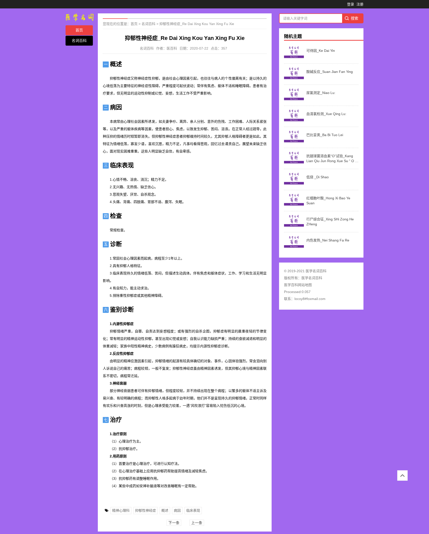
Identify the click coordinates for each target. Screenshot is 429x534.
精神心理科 (121, 510)
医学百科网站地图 (298, 285)
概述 (164, 510)
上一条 (196, 523)
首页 (79, 30)
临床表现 (193, 510)
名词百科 (79, 40)
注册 (360, 4)
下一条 (173, 523)
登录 (350, 4)
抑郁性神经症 (145, 510)
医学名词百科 (311, 278)
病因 (177, 510)
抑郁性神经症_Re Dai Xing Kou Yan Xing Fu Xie (196, 24)
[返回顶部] (402, 475)
